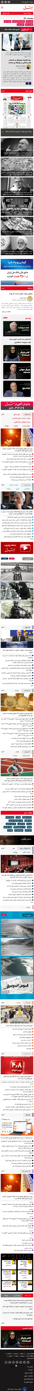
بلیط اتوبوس (21, 824)
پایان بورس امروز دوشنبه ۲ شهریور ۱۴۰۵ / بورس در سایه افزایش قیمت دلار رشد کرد (17, 213)
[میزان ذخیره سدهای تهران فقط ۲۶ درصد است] (17, 947)
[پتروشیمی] (17, 283)
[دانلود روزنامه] (2, 132)
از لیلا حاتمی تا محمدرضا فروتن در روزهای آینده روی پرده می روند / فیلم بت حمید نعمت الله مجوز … (17, 876)
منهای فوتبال (26, 755)
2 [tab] (29, 135)
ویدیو (28, 318)
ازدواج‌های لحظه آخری (25, 1037)
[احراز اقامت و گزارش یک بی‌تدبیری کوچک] (30, 1283)
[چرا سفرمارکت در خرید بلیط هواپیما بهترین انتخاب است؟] (17, 1127)
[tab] (27, 414)
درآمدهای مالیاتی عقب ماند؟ (23, 741)
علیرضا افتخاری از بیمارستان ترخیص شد (20, 889)
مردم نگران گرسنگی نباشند (7, 1283)
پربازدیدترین (17, 1295)
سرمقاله (30, 288)
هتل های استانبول (10, 824)
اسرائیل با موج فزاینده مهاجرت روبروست (20, 676)
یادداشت (28, 1256)
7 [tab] (18, 135)
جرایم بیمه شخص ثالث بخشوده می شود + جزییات (17, 467)
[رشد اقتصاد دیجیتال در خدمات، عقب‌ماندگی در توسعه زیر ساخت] (17, 42)
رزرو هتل (29, 824)
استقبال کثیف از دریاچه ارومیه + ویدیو (21, 744)
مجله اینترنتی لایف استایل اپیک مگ (21, 1166)
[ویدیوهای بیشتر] (5, 318)
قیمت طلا (8, 21)
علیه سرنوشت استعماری (22, 342)
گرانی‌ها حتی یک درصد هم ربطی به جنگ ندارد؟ (19, 1026)
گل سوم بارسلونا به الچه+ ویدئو (23, 799)
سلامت (15, 426)
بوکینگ (29, 827)
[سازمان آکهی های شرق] (17, 406)
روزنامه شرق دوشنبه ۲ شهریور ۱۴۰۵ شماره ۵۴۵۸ (19, 132)
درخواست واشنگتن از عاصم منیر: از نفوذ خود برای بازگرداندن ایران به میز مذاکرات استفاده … (19, 661)
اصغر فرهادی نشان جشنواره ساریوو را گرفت (19, 894)
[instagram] (24, 1362)
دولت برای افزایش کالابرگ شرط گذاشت (20, 747)
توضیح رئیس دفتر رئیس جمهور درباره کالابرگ (19, 517)
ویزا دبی (18, 817)
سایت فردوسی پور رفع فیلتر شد (23, 1104)
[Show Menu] (2, 6)
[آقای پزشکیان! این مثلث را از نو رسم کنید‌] (14, 1272)
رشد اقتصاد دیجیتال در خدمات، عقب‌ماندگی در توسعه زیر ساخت (19, 61)
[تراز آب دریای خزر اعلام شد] (17, 966)
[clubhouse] (9, 1362)
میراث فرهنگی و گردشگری (22, 422)
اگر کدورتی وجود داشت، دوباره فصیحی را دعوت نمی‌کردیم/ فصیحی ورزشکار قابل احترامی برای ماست (18, 779)
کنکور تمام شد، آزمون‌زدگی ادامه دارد (21, 1029)
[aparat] (13, 1362)
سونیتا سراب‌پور (21, 66)
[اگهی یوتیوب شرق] (17, 548)
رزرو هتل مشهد (10, 817)
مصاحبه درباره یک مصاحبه (24, 1046)
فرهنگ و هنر (24, 848)
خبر (12, 559)
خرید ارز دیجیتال (27, 817)
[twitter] (17, 1362)
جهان (17, 489)
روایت (16, 1356)
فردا (27, 1003)
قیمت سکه (29, 24)
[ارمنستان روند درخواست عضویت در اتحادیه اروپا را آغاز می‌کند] (17, 639)
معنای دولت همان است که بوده (20, 293)
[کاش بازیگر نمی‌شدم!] (17, 353)
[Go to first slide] (3, 1339)
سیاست (26, 485)
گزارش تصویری (27, 1328)
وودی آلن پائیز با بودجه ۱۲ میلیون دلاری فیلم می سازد (17, 897)
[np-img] (17, 114)
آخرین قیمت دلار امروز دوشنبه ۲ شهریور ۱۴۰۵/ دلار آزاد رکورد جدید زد (17, 233)
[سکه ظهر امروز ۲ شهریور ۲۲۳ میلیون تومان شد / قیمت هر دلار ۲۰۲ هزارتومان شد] (17, 702)
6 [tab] (20, 135)
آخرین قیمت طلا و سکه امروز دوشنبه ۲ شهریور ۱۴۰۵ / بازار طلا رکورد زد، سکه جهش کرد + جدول (17, 174)
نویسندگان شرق (28, 1379)
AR (6, 2)
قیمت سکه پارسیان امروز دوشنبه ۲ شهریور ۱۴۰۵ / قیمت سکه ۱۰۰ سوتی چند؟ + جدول (17, 734)
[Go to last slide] (3, 114)
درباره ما (30, 1370)
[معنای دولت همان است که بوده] (29, 298)
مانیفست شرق (29, 1376)
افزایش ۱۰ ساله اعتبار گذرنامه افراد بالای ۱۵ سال (19, 459)
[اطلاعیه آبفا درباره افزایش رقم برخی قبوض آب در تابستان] (17, 985)
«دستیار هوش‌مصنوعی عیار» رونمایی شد (20, 1087)
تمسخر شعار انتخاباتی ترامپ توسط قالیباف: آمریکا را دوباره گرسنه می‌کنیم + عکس (18, 154)
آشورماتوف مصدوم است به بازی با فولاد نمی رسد (18, 789)
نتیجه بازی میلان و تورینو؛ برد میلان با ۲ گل (19, 802)
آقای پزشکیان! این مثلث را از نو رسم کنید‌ (7, 1273)
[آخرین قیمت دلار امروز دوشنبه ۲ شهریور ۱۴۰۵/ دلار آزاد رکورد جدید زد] (17, 226)
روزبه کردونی (23, 1268)
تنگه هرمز (20, 24)
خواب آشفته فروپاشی (7, 1262)
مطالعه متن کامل (6, 312)
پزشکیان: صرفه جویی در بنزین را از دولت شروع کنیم (17, 528)
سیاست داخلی (13, 485)
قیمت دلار (29, 21)
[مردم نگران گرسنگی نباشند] (14, 1283)
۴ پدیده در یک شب (26, 1040)
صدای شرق (30, 1358)
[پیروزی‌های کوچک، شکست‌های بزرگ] (30, 1262)
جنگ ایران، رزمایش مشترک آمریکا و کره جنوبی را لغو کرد (16, 673)
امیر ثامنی (8, 1265)
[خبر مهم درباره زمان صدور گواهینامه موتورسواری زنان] (17, 610)
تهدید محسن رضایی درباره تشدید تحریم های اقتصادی (16, 523)
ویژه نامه (21, 1258)
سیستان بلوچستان (27, 1243)
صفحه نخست (30, 1354)
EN (9, 2)
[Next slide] (30, 83)
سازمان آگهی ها (28, 1382)
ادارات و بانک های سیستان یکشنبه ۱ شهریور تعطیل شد (16, 1245)
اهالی (28, 1258)
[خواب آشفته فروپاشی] (14, 1262)
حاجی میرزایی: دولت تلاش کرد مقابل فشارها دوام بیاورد (16, 526)
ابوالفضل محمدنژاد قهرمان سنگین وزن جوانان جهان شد (16, 808)
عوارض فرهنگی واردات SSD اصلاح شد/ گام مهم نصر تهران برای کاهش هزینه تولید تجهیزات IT (18, 1095)
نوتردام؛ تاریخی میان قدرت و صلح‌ (22, 1035)
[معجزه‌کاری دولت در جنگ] (30, 1272)
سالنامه (12, 1256)
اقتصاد (26, 690)
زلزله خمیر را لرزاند (26, 1240)
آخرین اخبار (28, 1295)
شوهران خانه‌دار (27, 1032)
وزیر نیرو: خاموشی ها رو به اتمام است (21, 738)
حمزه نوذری (23, 298)
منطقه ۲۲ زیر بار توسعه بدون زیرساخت (21, 480)
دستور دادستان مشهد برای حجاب (22, 1250)
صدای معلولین (26, 839)
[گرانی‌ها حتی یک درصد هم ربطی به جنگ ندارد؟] (17, 1014)
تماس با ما (30, 1367)
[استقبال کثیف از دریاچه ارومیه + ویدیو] (17, 928)
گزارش (4, 559)
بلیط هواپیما (28, 821)
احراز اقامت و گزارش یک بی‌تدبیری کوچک (23, 1284)
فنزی (13, 1258)
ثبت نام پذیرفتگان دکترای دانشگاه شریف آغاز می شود (17, 474)
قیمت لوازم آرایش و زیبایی (15, 821)
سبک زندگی (26, 852)
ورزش (26, 752)
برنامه (20, 1256)
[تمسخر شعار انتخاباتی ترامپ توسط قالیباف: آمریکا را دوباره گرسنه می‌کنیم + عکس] (17, 147)
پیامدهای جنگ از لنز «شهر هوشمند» (22, 1319)
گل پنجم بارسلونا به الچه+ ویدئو (22, 796)
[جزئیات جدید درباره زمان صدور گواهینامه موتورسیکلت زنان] (17, 572)
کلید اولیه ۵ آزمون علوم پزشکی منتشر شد (20, 477)
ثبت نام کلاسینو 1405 (19, 827)
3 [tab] (27, 135)
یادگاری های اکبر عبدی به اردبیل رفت (21, 892)
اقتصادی (30, 1223)
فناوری (26, 1054)
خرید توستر (28, 830)
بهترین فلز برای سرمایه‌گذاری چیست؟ (21, 1163)
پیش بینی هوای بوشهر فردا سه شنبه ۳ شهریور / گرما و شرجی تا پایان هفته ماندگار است (17, 450)
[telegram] (20, 1362)
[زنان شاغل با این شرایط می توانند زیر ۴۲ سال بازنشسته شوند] (17, 591)
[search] (2, 2)
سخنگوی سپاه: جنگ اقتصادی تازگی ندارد (20, 534)
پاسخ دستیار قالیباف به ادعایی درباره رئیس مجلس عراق (16, 520)
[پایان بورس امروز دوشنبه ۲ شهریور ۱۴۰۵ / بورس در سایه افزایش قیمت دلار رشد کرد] (17, 206)
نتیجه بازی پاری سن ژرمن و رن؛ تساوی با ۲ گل (18, 805)
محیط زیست (26, 426)
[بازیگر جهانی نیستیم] (17, 371)
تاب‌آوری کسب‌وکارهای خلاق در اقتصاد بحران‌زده (18, 1107)
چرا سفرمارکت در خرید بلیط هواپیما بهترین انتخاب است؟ (16, 1138)
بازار (27, 1115)
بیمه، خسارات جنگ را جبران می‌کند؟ (21, 1043)
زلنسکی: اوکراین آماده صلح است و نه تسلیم (19, 665)
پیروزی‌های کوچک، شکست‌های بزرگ (23, 1263)
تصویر (10, 1356)
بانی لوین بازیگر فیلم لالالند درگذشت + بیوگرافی (18, 881)
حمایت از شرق (29, 1373)
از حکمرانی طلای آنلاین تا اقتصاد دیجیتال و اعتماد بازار (17, 1110)
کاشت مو (10, 830)
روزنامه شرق (27, 13)
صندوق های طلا (19, 830)
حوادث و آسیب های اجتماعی (21, 418)
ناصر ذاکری (24, 1289)
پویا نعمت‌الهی (7, 1286)
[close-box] (3, 29)
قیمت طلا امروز (8, 827)
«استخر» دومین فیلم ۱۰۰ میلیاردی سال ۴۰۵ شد (19, 886)
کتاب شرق (6, 13)
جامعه (27, 414)
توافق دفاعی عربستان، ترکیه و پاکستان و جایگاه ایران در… (16, 531)
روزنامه (7, 426)
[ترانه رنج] (17, 389)
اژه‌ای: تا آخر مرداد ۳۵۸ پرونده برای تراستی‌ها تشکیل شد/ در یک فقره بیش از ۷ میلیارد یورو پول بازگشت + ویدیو (17, 252)
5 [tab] (22, 135)
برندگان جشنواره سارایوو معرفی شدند (21, 883)
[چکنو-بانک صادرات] (17, 264)
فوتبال (17, 752)
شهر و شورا (17, 414)
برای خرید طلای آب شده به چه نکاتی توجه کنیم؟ (18, 1161)
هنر (14, 848)
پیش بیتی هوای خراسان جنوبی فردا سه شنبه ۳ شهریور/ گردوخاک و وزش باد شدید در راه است (17, 455)
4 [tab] (25, 135)
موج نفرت (28, 1049)
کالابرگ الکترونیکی (18, 21)
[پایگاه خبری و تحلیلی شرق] (28, 8)
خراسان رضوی (29, 1248)
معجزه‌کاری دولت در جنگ (23, 1272)
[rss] (28, 1362)
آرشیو (3, 91)
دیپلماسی (27, 489)
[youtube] (6, 1362)
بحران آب (27, 915)
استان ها (26, 1171)
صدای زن (28, 558)
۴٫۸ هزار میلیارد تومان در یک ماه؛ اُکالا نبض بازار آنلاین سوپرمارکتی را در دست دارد (17, 1077)
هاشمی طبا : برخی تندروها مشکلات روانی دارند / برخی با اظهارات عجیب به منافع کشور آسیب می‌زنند (16, 513)
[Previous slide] (27, 83)
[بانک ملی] (17, 274)
